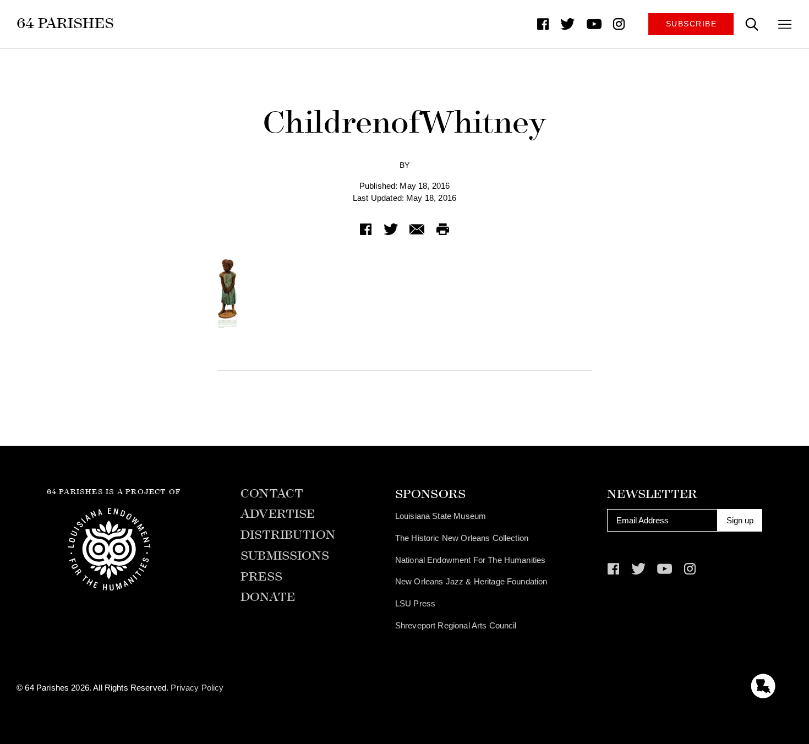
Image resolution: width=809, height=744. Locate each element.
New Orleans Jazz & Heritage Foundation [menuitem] (471, 581)
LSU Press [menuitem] (415, 603)
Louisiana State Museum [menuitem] (440, 516)
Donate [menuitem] (267, 597)
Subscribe (691, 24)
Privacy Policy (197, 687)
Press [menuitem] (261, 577)
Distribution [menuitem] (287, 535)
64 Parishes (65, 23)
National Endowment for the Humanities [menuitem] (470, 560)
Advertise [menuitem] (277, 514)
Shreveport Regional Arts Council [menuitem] (456, 625)
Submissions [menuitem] (284, 556)
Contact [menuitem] (271, 494)
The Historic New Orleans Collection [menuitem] (461, 538)
